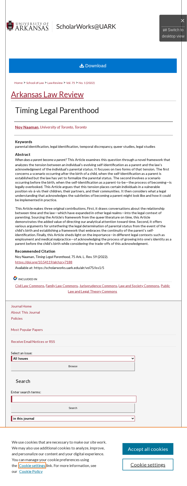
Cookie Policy (31, 471)
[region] (93, 456)
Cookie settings (32, 465)
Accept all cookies (148, 449)
